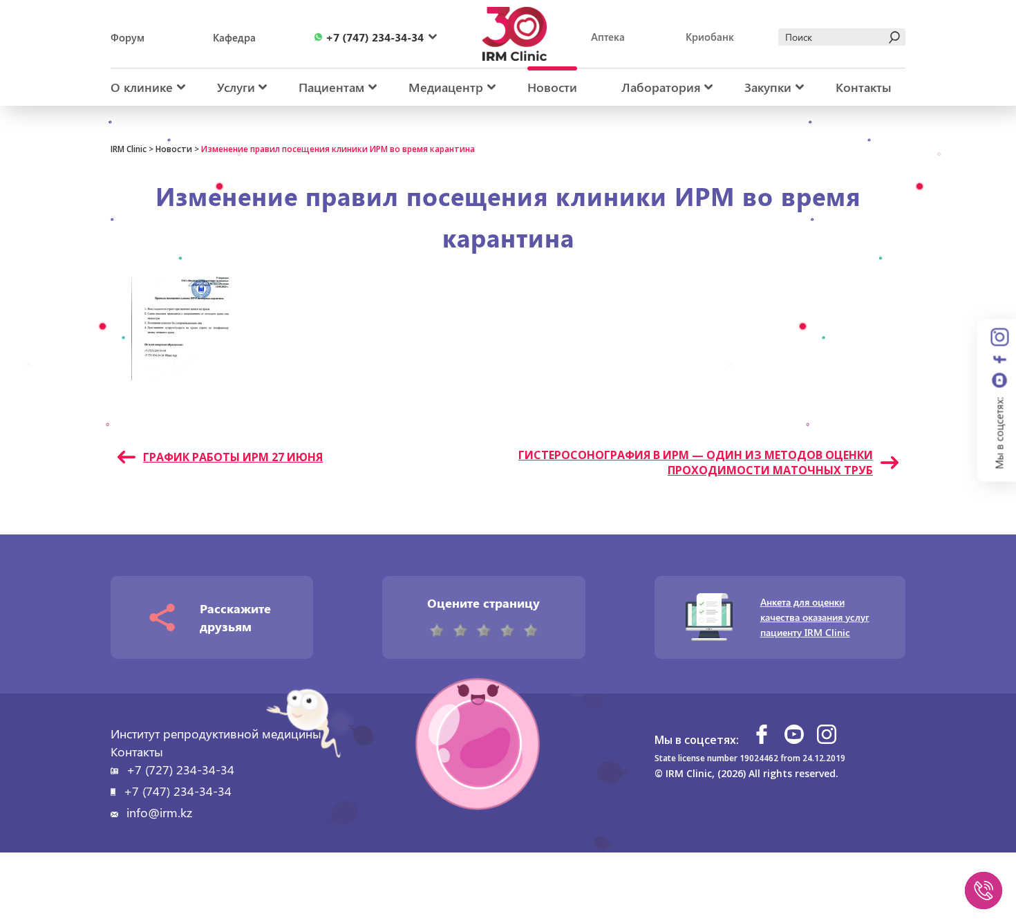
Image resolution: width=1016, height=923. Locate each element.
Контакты (864, 87)
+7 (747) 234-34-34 (178, 791)
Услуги (236, 87)
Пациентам (331, 87)
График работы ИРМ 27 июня (233, 457)
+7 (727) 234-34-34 (180, 769)
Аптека (608, 37)
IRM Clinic (129, 149)
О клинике (142, 87)
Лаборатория (661, 87)
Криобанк (710, 37)
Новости (552, 87)
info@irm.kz (159, 812)
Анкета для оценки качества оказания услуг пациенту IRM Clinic (814, 617)
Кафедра (234, 37)
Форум (127, 37)
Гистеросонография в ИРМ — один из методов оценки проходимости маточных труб (695, 462)
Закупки (767, 87)
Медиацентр (445, 87)
